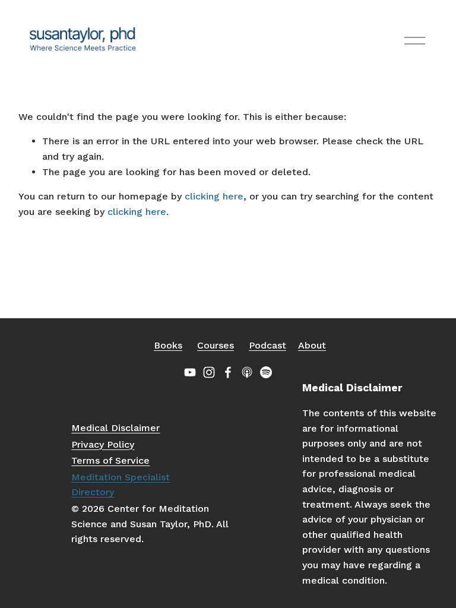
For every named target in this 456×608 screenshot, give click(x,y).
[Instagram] (209, 372)
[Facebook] (228, 372)
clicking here (214, 196)
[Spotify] (266, 372)
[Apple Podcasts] (247, 372)
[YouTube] (190, 372)
